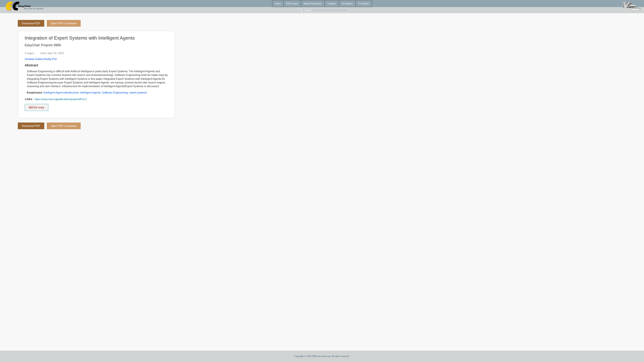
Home (278, 3)
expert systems (138, 92)
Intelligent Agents (90, 92)
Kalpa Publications (313, 3)
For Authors (347, 3)
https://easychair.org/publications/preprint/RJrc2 (61, 99)
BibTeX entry (38, 106)
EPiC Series (292, 3)
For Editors (363, 3)
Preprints (331, 3)
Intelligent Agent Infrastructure (61, 92)
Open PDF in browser (64, 23)
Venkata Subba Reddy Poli (41, 59)
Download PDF (31, 23)
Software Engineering (115, 92)
